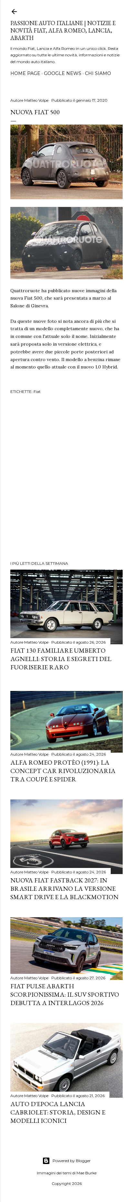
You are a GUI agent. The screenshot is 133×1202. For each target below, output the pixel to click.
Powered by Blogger (72, 1160)
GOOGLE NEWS (62, 73)
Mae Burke (87, 1172)
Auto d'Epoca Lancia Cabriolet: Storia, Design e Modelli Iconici (57, 1112)
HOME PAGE (25, 73)
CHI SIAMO (98, 73)
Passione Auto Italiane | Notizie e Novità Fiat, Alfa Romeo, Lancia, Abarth (63, 30)
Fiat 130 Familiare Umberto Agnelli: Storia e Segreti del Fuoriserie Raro (60, 658)
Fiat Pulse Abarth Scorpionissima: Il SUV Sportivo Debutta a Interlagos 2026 (64, 994)
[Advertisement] (66, 478)
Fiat (37, 391)
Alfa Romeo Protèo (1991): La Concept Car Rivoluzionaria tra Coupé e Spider (63, 770)
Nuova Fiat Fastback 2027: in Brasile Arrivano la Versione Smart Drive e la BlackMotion (64, 888)
